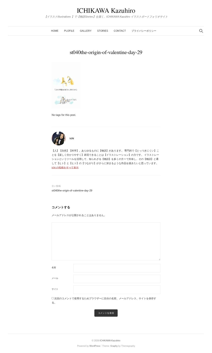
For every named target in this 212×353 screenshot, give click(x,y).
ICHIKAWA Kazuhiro (106, 10)
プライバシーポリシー (143, 30)
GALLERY (86, 30)
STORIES (102, 30)
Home (55, 30)
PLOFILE (69, 30)
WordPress (94, 346)
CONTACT (120, 30)
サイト (55, 289)
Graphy (114, 346)
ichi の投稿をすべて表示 (65, 167)
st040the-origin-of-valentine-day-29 (72, 190)
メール (55, 278)
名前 (54, 268)
